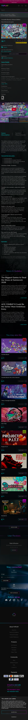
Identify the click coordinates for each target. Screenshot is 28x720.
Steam (5, 47)
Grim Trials (4, 423)
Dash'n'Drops (4, 493)
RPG (6, 84)
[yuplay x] (18, 600)
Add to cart (19, 40)
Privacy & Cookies (14, 634)
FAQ (14, 665)
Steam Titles (14, 652)
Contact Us (14, 667)
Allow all (14, 712)
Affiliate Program (14, 662)
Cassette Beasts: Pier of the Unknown (10, 377)
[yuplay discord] (6, 600)
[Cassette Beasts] (14, 346)
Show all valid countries (14, 53)
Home (2, 14)
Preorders (14, 650)
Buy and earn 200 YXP (21, 42)
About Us (14, 630)
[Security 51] (14, 507)
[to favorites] (23, 40)
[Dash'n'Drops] (14, 484)
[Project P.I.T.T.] (14, 438)
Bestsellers (14, 647)
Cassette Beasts (5, 354)
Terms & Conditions (10, 577)
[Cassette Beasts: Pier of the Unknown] (14, 369)
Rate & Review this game (7, 21)
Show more (14, 527)
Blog (14, 660)
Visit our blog (14, 592)
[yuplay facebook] (22, 600)
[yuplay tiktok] (10, 600)
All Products (14, 645)
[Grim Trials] (14, 415)
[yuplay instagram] (14, 600)
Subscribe (5, 580)
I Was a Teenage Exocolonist (8, 400)
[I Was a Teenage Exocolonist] (14, 392)
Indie (13, 14)
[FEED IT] (14, 461)
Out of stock (21, 358)
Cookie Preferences (14, 637)
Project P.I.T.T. (4, 446)
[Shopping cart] (22, 5)
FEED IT (3, 469)
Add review (14, 550)
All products (7, 14)
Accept (9, 577)
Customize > (14, 717)
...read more (23, 298)
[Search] (26, 10)
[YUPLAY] (4, 5)
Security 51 (4, 515)
